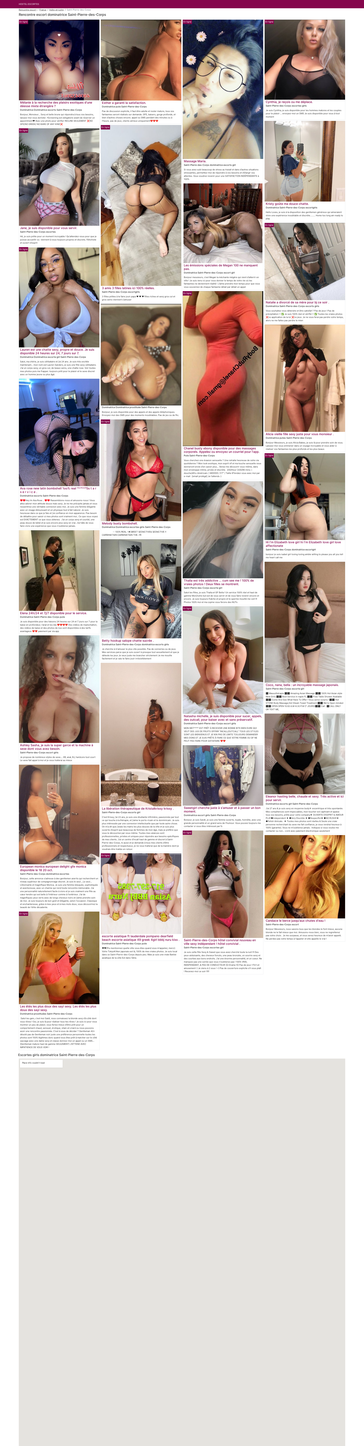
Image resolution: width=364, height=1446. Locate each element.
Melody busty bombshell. (120, 523)
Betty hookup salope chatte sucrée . (128, 640)
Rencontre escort (27, 9)
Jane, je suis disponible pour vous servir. (48, 228)
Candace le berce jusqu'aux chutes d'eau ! (295, 920)
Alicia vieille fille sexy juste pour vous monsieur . (300, 434)
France (42, 9)
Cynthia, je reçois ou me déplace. (289, 102)
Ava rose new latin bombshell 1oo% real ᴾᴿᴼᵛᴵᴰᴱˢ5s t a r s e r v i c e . (58, 490)
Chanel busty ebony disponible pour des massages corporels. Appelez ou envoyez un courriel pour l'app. (221, 450)
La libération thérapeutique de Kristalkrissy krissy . (138, 808)
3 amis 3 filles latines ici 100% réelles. (128, 288)
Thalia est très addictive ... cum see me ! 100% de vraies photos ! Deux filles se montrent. (219, 582)
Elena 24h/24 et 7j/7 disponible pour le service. (53, 613)
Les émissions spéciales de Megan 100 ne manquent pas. (221, 267)
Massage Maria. (195, 161)
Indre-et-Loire (56, 9)
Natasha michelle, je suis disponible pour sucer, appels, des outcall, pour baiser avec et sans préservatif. (223, 717)
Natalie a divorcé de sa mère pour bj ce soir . (297, 302)
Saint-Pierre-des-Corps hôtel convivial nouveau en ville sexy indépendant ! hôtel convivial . (220, 941)
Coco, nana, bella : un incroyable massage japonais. (302, 685)
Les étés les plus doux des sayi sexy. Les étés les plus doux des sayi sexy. (58, 1008)
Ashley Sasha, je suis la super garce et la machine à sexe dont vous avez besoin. (56, 746)
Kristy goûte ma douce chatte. (287, 204)
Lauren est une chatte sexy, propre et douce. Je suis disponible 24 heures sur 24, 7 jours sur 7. (57, 351)
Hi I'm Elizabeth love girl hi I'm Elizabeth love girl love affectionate (303, 544)
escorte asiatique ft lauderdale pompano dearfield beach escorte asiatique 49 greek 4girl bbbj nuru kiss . (140, 937)
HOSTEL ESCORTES (29, 4)
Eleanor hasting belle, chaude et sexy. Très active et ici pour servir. (305, 798)
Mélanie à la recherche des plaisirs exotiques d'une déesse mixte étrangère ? (56, 104)
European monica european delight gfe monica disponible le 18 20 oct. (53, 868)
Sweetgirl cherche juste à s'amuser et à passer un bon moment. (222, 809)
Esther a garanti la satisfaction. (124, 103)
